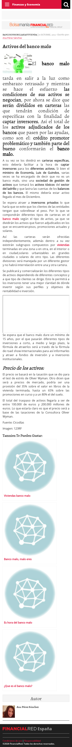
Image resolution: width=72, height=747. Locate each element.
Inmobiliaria (19, 34)
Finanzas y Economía (26, 4)
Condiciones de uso (12, 740)
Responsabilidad (32, 740)
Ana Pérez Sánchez (12, 37)
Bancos (7, 34)
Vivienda (32, 34)
